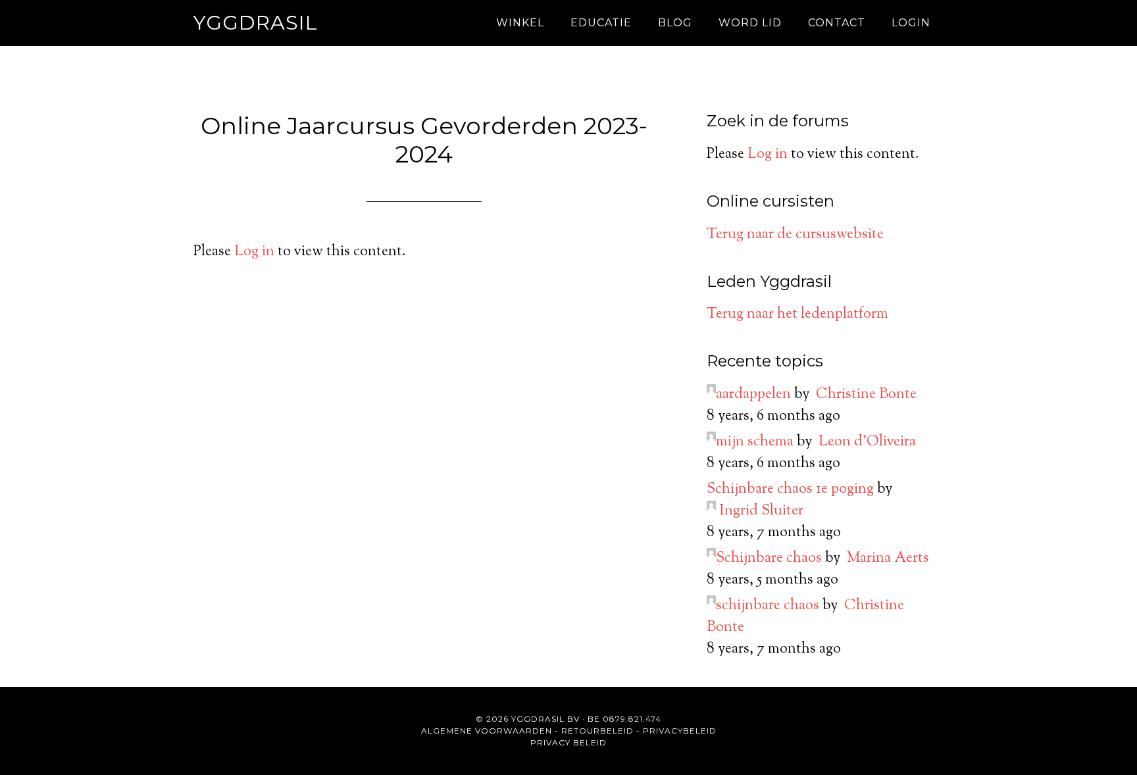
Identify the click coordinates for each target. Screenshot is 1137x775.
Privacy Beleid (568, 742)
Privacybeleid (680, 731)
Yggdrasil (255, 23)
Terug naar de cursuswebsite (795, 234)
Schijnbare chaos (769, 558)
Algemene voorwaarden (486, 731)
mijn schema (755, 442)
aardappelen (753, 394)
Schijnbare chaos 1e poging (790, 489)
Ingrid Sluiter (761, 511)
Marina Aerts (888, 558)
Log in (254, 251)
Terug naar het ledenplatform (797, 314)
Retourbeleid (597, 731)
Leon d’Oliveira (867, 442)
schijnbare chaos (767, 605)
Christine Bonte (866, 394)
